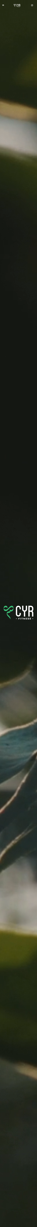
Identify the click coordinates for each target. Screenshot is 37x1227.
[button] (3, 5)
